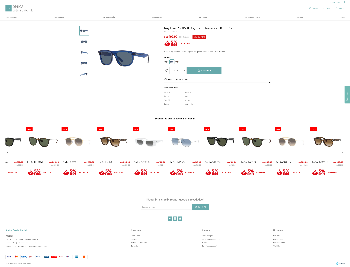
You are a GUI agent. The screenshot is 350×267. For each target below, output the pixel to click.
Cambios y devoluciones (211, 246)
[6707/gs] (166, 62)
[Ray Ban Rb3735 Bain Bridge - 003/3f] (185, 141)
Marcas (300, 17)
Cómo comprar (207, 236)
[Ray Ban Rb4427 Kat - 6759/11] (150, 141)
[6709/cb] (177, 62)
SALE (342, 17)
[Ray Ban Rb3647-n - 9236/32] (79, 141)
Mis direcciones (279, 242)
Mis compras (278, 239)
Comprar (206, 70)
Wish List (276, 246)
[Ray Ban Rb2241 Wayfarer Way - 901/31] (221, 141)
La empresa (135, 236)
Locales (134, 239)
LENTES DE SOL (11, 17)
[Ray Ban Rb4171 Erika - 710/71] (43, 141)
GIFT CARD (203, 17)
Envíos (204, 242)
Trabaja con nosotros (139, 242)
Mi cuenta (276, 236)
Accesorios (157, 17)
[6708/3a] (172, 62)
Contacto (134, 246)
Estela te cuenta (252, 17)
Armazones (59, 17)
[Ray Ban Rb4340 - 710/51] (114, 141)
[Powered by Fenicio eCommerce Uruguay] (340, 264)
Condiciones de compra (211, 239)
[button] (314, 8)
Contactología (108, 17)
